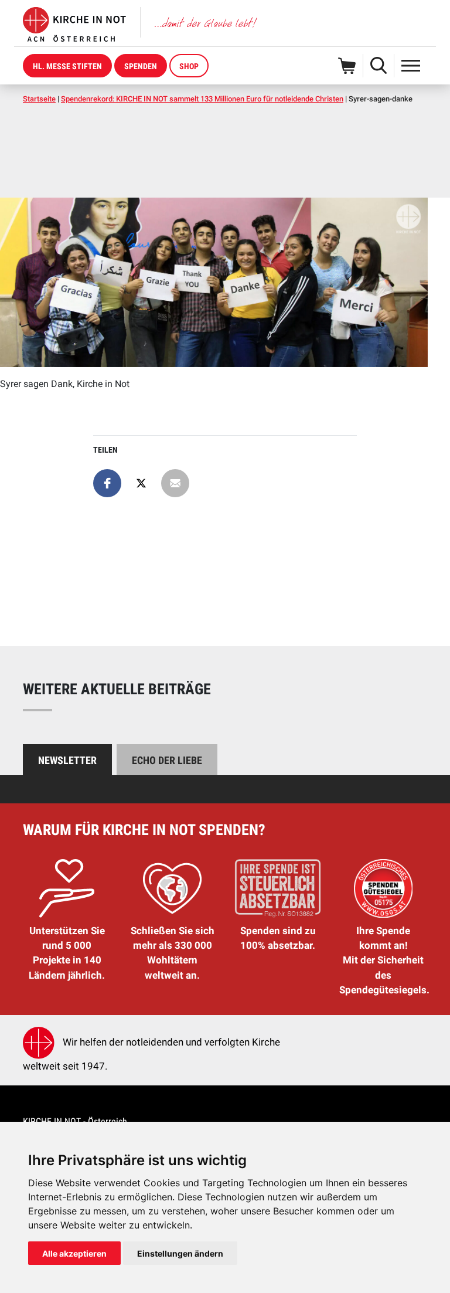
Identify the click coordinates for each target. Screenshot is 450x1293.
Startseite (39, 98)
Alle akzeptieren (74, 1253)
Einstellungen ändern (180, 1253)
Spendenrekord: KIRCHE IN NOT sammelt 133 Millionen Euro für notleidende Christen (202, 98)
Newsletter (67, 760)
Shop (189, 66)
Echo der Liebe (167, 760)
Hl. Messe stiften (67, 66)
